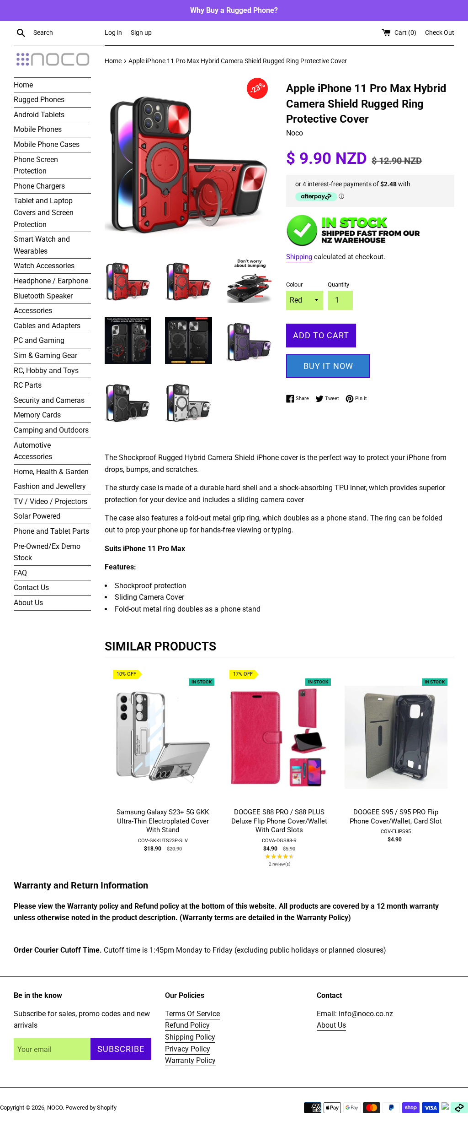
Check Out (439, 33)
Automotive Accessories (33, 451)
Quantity (338, 284)
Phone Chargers (39, 186)
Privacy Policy (187, 1049)
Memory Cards (37, 415)
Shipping (299, 257)
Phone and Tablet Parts (51, 531)
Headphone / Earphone (51, 280)
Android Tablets (39, 114)
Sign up (141, 33)
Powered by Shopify (91, 1107)
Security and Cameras (49, 400)
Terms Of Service (192, 1013)
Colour (294, 284)
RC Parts (28, 385)
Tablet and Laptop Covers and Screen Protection (44, 212)
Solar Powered (37, 516)
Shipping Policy (190, 1037)
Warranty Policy (190, 1060)
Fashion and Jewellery (50, 486)
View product (163, 746)
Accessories (33, 310)
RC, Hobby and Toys (46, 370)
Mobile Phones (38, 129)
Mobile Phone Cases (47, 144)
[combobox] (67, 33)
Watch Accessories (44, 265)
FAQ (20, 573)
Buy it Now (328, 366)
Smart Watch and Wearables (42, 245)
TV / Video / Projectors (50, 501)
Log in (113, 33)
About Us (28, 602)
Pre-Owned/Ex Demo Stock (47, 552)
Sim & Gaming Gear (45, 355)
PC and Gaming (39, 340)
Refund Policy (187, 1025)
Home (23, 85)
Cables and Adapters (47, 325)
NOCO (55, 1107)
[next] (445, 770)
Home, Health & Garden (51, 471)
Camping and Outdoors (51, 430)
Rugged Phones (39, 99)
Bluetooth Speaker (43, 296)
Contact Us (31, 587)
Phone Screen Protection (36, 165)
